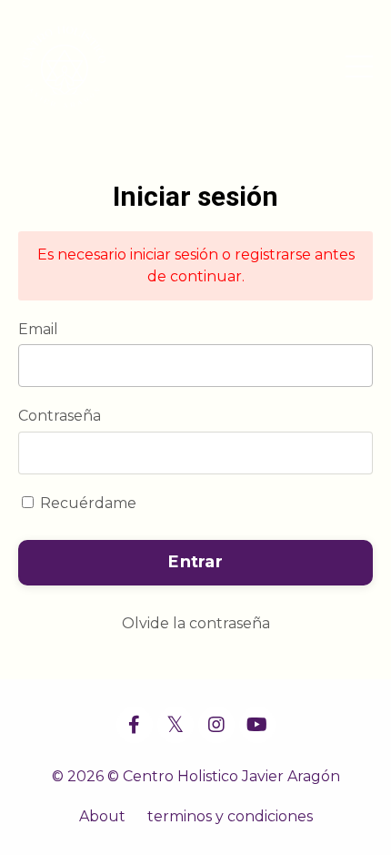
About (102, 816)
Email (38, 329)
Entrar (195, 562)
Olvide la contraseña (196, 623)
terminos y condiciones (230, 816)
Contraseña (59, 415)
